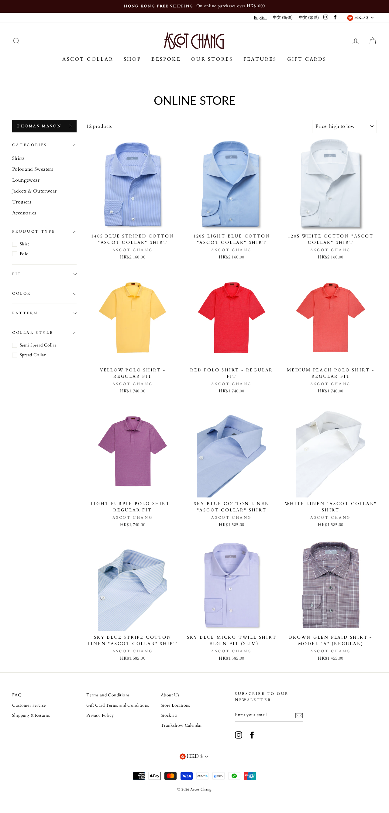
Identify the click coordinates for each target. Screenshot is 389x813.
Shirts (18, 158)
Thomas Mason (39, 126)
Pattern (25, 313)
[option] (194, 6)
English (260, 17)
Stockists (169, 715)
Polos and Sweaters (32, 169)
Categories (29, 145)
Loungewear (26, 180)
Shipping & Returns (31, 715)
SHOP (132, 59)
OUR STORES (212, 59)
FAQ (17, 695)
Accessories (24, 213)
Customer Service (29, 705)
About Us (170, 695)
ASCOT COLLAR (87, 59)
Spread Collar (33, 355)
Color (21, 293)
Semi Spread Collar (38, 345)
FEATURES (260, 59)
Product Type (33, 231)
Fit (17, 274)
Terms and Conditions (107, 695)
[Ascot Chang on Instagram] (238, 735)
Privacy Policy (100, 715)
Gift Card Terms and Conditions (117, 705)
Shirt (24, 244)
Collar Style (32, 332)
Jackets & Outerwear (34, 191)
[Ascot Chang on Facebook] (252, 735)
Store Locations (175, 705)
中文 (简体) (283, 17)
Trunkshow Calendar (181, 725)
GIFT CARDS (307, 59)
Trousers (21, 202)
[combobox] (260, 17)
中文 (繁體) (309, 17)
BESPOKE (166, 59)
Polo (24, 254)
